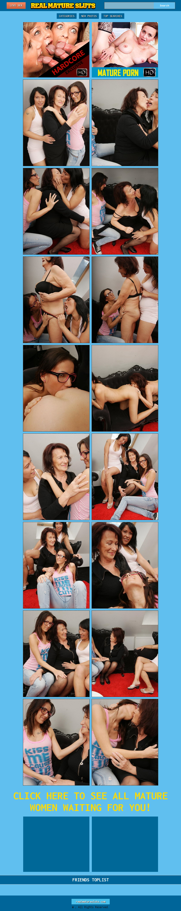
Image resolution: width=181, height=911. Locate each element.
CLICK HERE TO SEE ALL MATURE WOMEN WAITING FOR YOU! (90, 801)
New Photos (89, 16)
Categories (66, 16)
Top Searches (113, 16)
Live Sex (16, 5)
